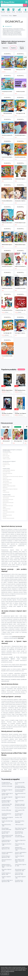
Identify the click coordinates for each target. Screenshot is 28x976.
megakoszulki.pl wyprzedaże (9, 485)
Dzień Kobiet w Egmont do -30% (20, 865)
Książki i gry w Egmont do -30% (7, 790)
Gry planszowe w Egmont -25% (6, 832)
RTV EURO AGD (6, 471)
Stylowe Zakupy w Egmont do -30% (6, 856)
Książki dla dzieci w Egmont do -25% (6, 841)
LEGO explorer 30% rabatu (19, 810)
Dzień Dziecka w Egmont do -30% (19, 873)
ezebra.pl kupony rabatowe (9, 470)
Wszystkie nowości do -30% (20, 794)
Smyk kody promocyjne (8, 505)
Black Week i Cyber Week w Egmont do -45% (19, 861)
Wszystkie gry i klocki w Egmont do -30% (20, 870)
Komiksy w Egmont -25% (19, 856)
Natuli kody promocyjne (8, 502)
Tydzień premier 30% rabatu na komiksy (7, 805)
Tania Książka (6, 481)
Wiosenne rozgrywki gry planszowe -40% (20, 805)
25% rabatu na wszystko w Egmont (19, 836)
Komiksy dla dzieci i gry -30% (7, 821)
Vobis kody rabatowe (7, 473)
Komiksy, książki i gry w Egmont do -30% (7, 881)
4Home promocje (6, 508)
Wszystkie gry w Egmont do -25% (19, 832)
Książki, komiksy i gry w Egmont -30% (7, 794)
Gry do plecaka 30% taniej (19, 783)
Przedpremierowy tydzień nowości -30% (7, 783)
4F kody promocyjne (7, 482)
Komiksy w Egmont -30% (6, 877)
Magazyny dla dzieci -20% (6, 844)
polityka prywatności (9, 971)
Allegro (4, 490)
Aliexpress (5, 487)
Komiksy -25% (18, 817)
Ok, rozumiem (5, 973)
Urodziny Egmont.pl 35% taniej (6, 814)
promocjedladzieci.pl (6, 771)
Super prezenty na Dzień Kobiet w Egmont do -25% (7, 837)
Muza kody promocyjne (8, 499)
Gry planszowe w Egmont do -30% (19, 881)
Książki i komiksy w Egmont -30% (6, 873)
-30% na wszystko (19, 824)
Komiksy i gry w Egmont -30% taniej (7, 818)
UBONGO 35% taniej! (7, 786)
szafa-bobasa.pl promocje (8, 511)
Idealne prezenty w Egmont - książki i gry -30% (7, 866)
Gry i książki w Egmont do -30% (7, 797)
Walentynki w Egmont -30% (20, 797)
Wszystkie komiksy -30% (6, 825)
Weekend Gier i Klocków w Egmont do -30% (20, 849)
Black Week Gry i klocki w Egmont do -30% (20, 828)
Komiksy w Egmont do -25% (20, 841)
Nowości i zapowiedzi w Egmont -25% (20, 853)
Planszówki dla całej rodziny (19, 844)
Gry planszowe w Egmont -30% (19, 814)
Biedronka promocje (7, 515)
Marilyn (4, 516)
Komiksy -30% (5, 807)
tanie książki (21, 638)
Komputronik (6, 484)
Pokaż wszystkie (21, 369)
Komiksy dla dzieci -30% (19, 801)
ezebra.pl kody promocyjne (9, 496)
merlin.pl (5, 474)
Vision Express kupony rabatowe (10, 489)
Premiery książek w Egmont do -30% (6, 801)
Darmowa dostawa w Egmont (7, 860)
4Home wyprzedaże (7, 479)
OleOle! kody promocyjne (8, 518)
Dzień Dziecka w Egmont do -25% (6, 848)
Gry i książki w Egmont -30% (20, 877)
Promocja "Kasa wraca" (20, 807)
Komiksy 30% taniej (6, 810)
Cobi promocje (6, 492)
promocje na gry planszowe (19, 636)
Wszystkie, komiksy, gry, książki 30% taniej (20, 786)
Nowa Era (5, 478)
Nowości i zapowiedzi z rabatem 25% (7, 853)
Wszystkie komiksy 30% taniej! (19, 821)
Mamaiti (4, 504)
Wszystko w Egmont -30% (6, 870)
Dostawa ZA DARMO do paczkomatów (20, 790)
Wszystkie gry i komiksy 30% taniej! (6, 828)
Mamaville (5, 510)
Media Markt (6, 501)
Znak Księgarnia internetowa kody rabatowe (13, 476)
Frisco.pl (5, 513)
